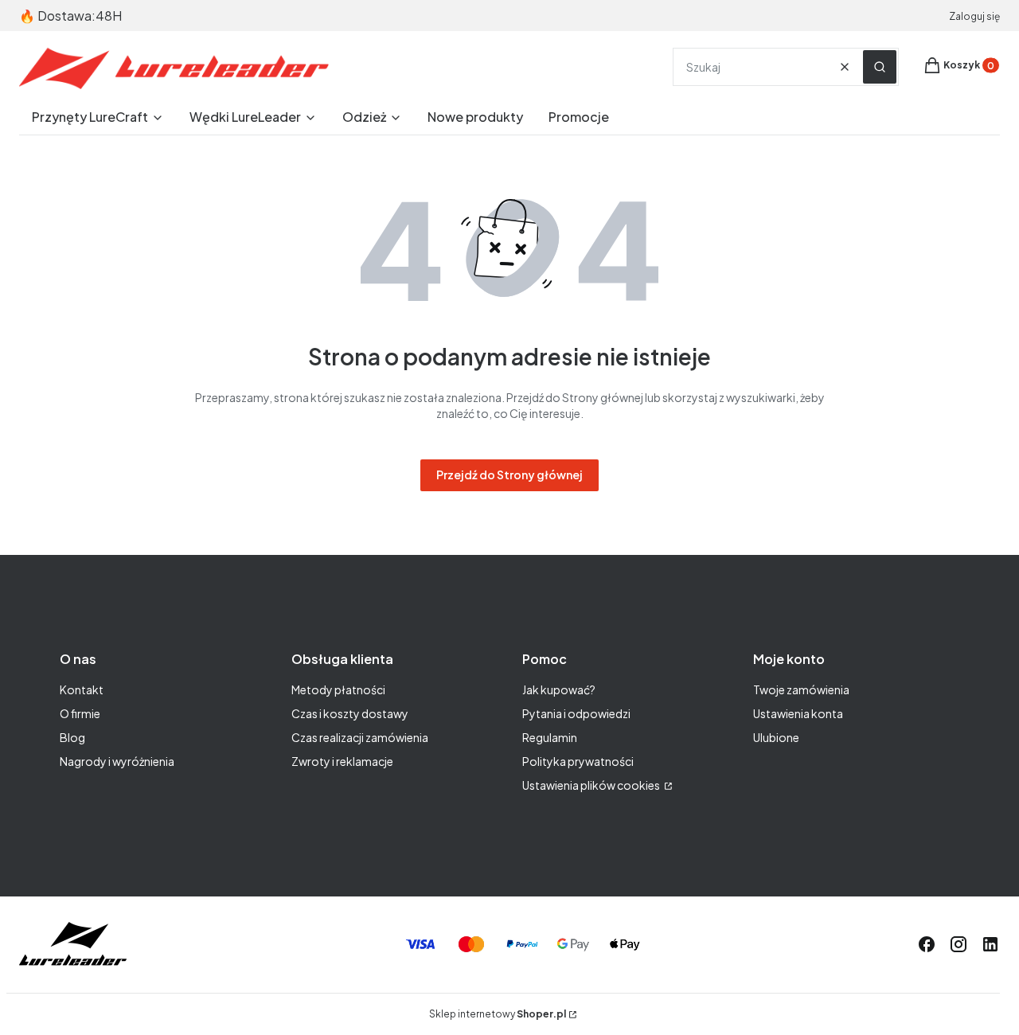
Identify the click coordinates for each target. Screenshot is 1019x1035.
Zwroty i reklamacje (342, 761)
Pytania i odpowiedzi (576, 713)
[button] (879, 67)
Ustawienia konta (798, 713)
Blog (72, 737)
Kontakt (81, 689)
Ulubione (776, 737)
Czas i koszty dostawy (349, 713)
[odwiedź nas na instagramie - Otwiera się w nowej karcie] (958, 944)
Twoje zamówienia (801, 689)
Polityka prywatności (578, 761)
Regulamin (549, 737)
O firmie (80, 713)
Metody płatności (338, 689)
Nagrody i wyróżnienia (117, 761)
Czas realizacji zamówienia (359, 737)
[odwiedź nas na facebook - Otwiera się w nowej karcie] (926, 944)
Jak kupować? (558, 689)
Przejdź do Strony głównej (509, 474)
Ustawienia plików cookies (592, 785)
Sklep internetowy (497, 1014)
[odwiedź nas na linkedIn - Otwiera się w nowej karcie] (990, 944)
